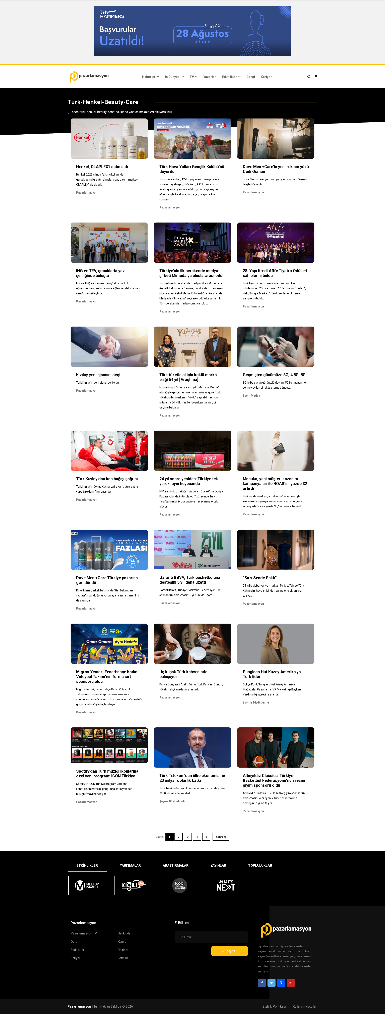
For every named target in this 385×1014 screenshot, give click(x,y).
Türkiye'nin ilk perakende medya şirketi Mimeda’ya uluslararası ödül (191, 273)
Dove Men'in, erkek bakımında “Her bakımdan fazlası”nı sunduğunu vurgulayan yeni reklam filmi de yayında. (107, 595)
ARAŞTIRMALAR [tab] (175, 865)
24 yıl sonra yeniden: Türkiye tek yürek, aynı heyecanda (188, 481)
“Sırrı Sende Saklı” (260, 577)
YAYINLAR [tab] (218, 865)
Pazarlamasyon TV (84, 933)
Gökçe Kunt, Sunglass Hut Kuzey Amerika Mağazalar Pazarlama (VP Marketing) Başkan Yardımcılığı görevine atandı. (272, 689)
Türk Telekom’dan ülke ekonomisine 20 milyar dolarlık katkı (192, 778)
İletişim (123, 958)
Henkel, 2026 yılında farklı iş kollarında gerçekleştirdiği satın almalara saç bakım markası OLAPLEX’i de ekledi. (107, 179)
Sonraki (221, 836)
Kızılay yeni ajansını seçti (99, 374)
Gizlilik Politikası (274, 1006)
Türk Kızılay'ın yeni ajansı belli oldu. (97, 382)
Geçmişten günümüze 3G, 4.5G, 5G (274, 374)
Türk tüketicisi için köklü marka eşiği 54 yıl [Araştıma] (188, 377)
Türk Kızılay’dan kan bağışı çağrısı (107, 478)
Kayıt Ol (231, 951)
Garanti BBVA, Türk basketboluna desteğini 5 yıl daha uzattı (189, 580)
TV (192, 77)
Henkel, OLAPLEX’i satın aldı (102, 166)
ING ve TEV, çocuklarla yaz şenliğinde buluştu (100, 273)
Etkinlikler (230, 77)
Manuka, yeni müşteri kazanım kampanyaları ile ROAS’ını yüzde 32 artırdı (275, 483)
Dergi (250, 77)
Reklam (123, 950)
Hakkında (124, 933)
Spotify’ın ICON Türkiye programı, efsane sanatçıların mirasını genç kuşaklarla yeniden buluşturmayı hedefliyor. (104, 788)
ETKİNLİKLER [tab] (87, 865)
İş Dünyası (173, 77)
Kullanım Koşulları (305, 1006)
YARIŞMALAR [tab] (130, 865)
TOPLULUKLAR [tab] (260, 865)
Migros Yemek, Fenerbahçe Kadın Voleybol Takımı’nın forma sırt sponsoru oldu (106, 676)
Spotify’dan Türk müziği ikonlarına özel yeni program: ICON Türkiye (107, 773)
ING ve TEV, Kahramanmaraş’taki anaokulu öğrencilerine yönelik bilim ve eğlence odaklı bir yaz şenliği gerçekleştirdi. (108, 288)
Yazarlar (209, 77)
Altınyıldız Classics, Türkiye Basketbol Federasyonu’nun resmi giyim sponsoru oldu (274, 780)
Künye (122, 942)
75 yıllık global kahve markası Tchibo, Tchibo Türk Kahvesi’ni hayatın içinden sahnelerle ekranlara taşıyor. (273, 590)
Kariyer (266, 77)
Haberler (149, 77)
